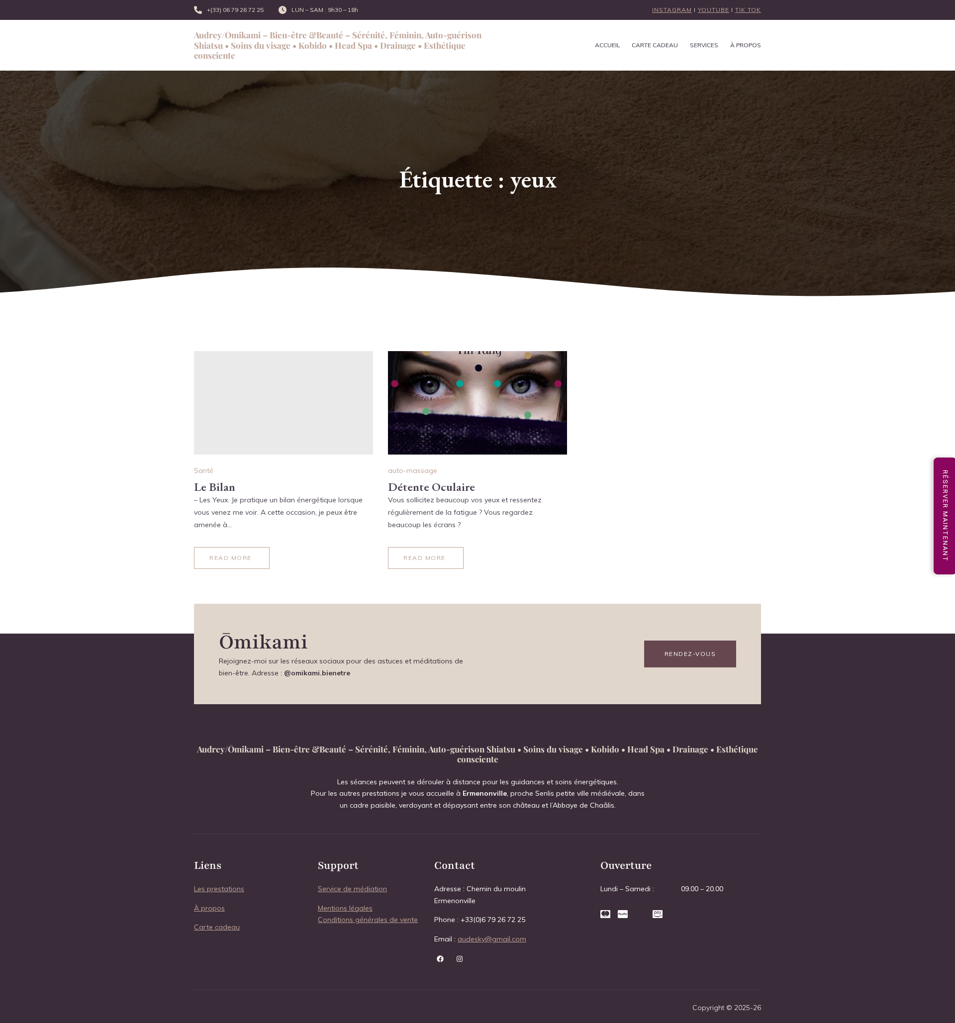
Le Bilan (214, 486)
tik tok (748, 9)
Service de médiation (352, 888)
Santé (203, 470)
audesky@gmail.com (492, 938)
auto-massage (412, 470)
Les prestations (219, 888)
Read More (230, 557)
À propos (209, 908)
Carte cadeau (217, 927)
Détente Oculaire (431, 486)
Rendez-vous (690, 653)
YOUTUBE (713, 9)
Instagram (672, 9)
